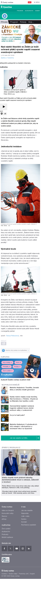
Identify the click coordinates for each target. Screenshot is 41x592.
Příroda (4, 22)
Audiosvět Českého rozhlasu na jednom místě (15, 380)
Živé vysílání (7, 371)
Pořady (23, 22)
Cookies (4, 573)
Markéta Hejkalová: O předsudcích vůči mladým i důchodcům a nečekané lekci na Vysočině (23, 426)
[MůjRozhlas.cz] (4, 67)
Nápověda (25, 513)
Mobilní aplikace (7, 537)
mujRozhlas (5, 357)
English (32, 573)
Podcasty (5, 534)
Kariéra (23, 519)
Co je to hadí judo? (17, 415)
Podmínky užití (23, 573)
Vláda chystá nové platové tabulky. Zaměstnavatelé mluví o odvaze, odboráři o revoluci (20, 479)
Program (20, 10)
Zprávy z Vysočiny (7, 58)
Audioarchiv (29, 10)
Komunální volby (7, 513)
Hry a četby (6, 362)
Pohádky (6, 367)
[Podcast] (1, 113)
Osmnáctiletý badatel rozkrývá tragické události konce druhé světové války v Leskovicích (22, 408)
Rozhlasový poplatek (28, 525)
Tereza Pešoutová (12, 336)
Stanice (4, 516)
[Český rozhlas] (7, 2)
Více (31, 22)
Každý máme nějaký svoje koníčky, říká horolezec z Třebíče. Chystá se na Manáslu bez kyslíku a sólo (24, 399)
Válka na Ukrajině (8, 510)
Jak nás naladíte (27, 510)
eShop (4, 519)
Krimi (17, 362)
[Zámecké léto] (20, 33)
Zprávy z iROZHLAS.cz (11, 447)
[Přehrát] (3, 107)
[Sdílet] (5, 113)
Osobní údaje (13, 573)
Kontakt (24, 522)
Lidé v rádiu (25, 516)
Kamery (37, 10)
